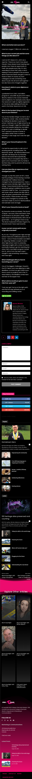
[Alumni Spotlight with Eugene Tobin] (23, 638)
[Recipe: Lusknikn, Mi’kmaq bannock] (6, 472)
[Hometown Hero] (16, 432)
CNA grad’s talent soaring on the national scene (22, 686)
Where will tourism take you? (19, 548)
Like (28, 399)
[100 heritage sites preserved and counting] (16, 506)
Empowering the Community (19, 452)
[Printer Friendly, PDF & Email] (6, 297)
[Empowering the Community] (6, 455)
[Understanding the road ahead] (6, 567)
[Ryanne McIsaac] (8, 316)
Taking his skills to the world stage (21, 531)
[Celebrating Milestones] (6, 480)
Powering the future (17, 539)
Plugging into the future (18, 556)
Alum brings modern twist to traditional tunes (24, 577)
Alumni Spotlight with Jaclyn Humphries (8, 576)
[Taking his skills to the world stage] (6, 533)
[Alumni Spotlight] (8, 607)
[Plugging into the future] (6, 558)
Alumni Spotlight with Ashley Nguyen (23, 623)
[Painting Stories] (6, 488)
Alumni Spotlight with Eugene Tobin (23, 654)
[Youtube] (13, 720)
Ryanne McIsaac (18, 39)
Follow (27, 402)
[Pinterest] (12, 337)
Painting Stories (16, 486)
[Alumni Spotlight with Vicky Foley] (8, 669)
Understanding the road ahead (20, 564)
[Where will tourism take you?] (6, 550)
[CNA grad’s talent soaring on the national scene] (23, 669)
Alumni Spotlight (6, 623)
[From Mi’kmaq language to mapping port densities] (6, 463)
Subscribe (26, 409)
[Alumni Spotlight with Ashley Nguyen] (23, 607)
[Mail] (10, 720)
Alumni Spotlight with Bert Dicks (8, 654)
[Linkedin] (16, 337)
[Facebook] (8, 337)
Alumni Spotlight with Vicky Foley (8, 685)
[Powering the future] (6, 542)
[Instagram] (5, 720)
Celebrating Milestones (18, 478)
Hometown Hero (9, 442)
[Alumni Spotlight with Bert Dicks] (8, 638)
